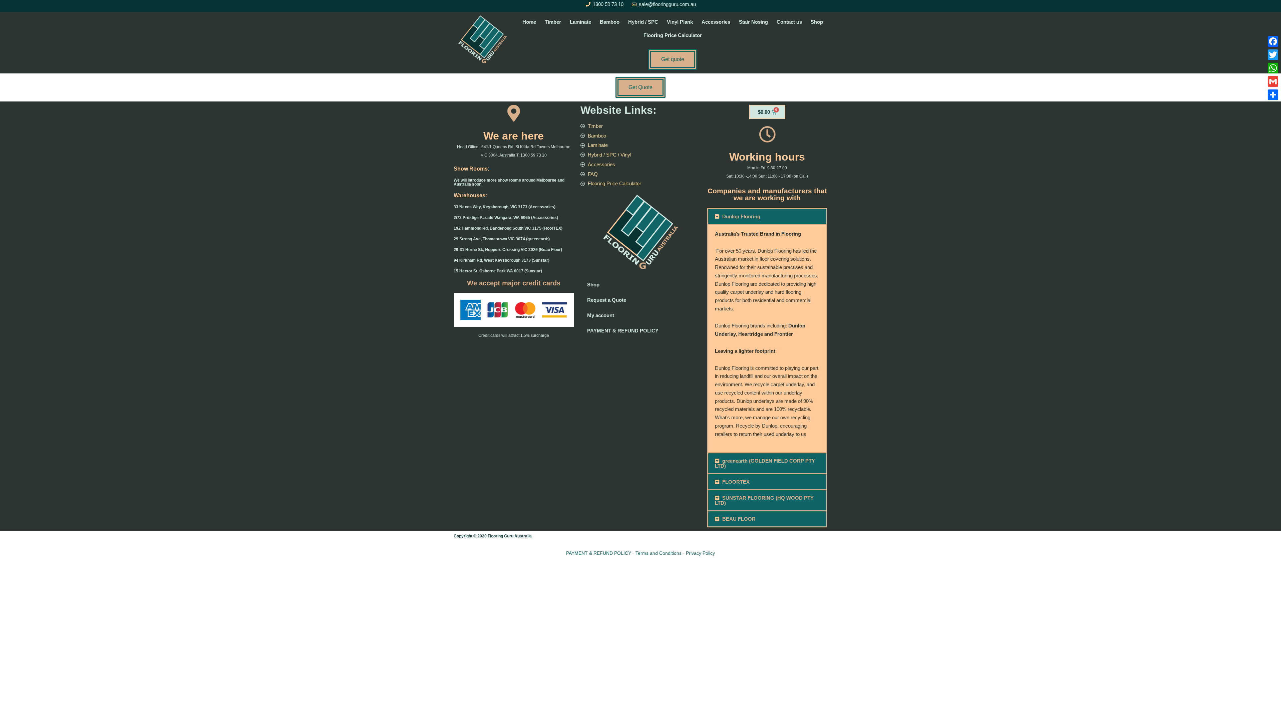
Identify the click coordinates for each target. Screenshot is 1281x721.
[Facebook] (1273, 41)
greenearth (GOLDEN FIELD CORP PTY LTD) (765, 463)
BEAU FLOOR (739, 519)
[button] (767, 216)
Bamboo (609, 22)
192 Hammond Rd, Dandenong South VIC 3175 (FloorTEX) (508, 228)
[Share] (1273, 94)
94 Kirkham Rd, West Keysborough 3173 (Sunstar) (501, 260)
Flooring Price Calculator (673, 35)
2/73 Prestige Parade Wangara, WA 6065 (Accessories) (506, 217)
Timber (553, 22)
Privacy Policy (700, 553)
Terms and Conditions (658, 553)
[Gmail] (1273, 81)
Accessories (716, 22)
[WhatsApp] (1273, 68)
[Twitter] (1273, 54)
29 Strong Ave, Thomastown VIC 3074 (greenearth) (502, 239)
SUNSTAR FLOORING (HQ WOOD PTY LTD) (764, 500)
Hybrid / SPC (643, 22)
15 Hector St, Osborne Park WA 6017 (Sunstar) (498, 271)
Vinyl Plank (680, 22)
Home (529, 22)
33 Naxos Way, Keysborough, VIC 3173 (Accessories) (504, 207)
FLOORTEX (736, 482)
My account (600, 315)
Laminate (580, 22)
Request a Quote (606, 300)
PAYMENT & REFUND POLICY (623, 330)
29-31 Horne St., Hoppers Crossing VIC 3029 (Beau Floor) (508, 249)
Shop (817, 22)
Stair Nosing (753, 22)
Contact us (789, 22)
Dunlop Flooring (741, 216)
